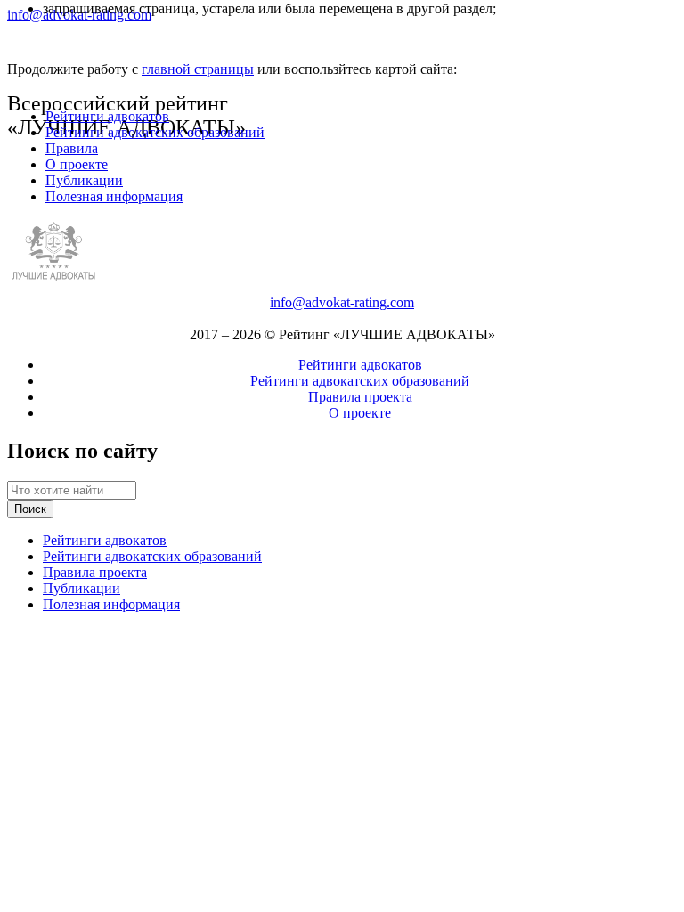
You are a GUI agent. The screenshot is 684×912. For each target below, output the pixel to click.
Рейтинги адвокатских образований (155, 132)
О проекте (76, 164)
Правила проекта (360, 396)
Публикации (84, 180)
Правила (71, 148)
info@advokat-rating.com (342, 302)
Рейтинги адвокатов (107, 116)
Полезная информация (114, 196)
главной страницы (198, 69)
